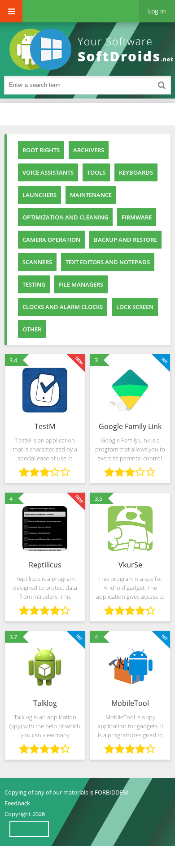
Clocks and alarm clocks (62, 307)
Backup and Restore (125, 240)
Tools (96, 172)
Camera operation (51, 240)
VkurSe (130, 565)
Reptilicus (45, 565)
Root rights (41, 150)
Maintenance (91, 195)
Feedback (17, 803)
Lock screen (134, 307)
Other (31, 329)
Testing (33, 284)
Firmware (137, 217)
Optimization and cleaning (65, 217)
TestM (45, 426)
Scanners (37, 262)
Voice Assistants (48, 172)
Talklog (45, 703)
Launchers (39, 195)
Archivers (88, 150)
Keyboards (136, 172)
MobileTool (130, 703)
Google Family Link (130, 426)
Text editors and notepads (108, 262)
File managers (81, 284)
